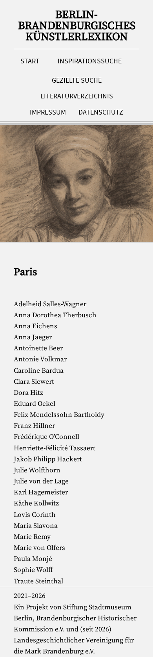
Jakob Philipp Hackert (48, 459)
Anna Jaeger (33, 337)
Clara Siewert (34, 382)
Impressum (48, 112)
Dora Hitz (28, 393)
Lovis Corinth (35, 515)
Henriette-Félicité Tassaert (54, 448)
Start (30, 61)
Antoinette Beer (38, 348)
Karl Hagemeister (41, 492)
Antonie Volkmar (40, 359)
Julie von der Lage (41, 481)
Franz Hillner (34, 426)
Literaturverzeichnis (76, 96)
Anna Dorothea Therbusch (55, 315)
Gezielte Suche (77, 80)
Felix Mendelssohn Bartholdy (59, 415)
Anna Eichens (35, 326)
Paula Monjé (33, 559)
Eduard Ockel (34, 404)
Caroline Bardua (39, 370)
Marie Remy (32, 537)
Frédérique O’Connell (46, 437)
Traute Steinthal (38, 581)
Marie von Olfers (39, 548)
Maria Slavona (36, 526)
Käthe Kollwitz (36, 503)
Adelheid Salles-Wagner (50, 304)
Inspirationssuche (90, 61)
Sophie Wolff (33, 570)
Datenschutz (100, 112)
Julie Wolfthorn (37, 470)
